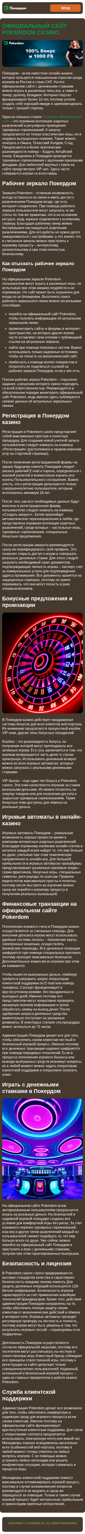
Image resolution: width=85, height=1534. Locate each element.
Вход (65, 8)
